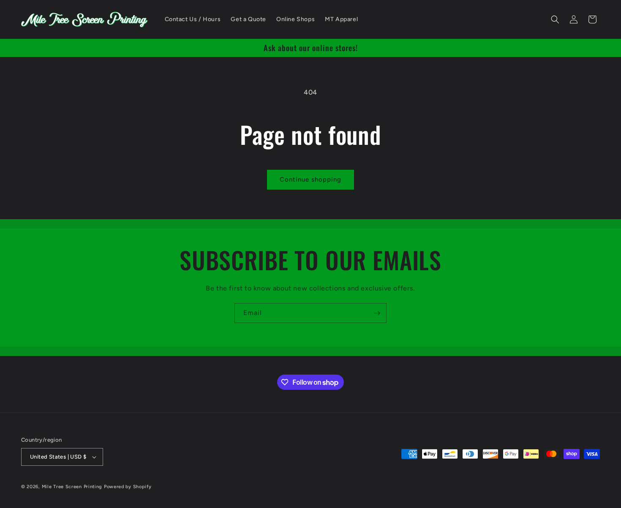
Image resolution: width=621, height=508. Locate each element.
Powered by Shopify (128, 486)
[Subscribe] (377, 313)
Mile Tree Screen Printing (72, 486)
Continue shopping (310, 179)
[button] (555, 19)
